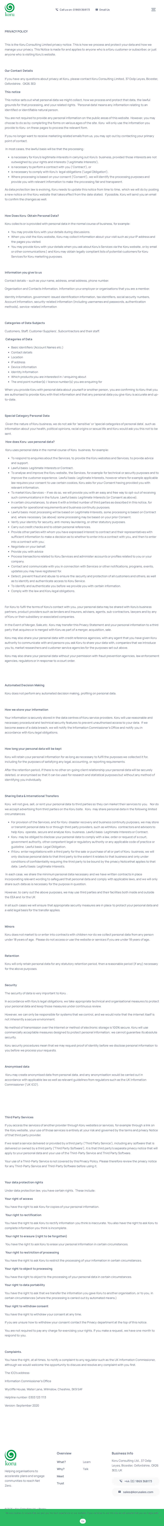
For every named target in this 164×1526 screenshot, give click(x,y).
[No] (160, 1517)
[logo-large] (9, 5)
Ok (82, 1521)
